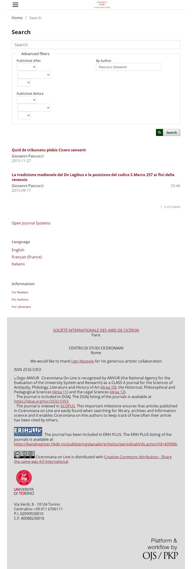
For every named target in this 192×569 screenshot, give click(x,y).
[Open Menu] (15, 4)
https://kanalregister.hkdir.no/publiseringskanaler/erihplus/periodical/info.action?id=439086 (95, 444)
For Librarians (21, 307)
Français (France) (27, 257)
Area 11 (60, 392)
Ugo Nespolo (82, 361)
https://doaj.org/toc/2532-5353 (41, 401)
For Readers (20, 292)
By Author (103, 60)
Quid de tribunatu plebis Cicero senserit (49, 150)
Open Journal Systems (31, 223)
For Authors (20, 299)
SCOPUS (67, 406)
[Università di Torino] (24, 495)
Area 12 (117, 392)
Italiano (18, 264)
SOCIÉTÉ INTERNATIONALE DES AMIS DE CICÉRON (96, 330)
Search (171, 132)
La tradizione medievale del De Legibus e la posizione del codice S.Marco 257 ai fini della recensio (93, 177)
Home (17, 17)
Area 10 (108, 387)
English (18, 249)
